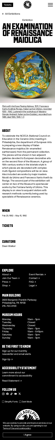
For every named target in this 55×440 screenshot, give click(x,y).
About (5, 274)
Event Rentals (36, 274)
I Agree (27, 434)
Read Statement (10, 381)
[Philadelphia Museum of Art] (27, 5)
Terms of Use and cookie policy (17, 428)
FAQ (31, 282)
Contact (33, 278)
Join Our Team (9, 278)
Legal (32, 285)
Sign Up (6, 359)
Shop (5, 285)
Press (5, 282)
